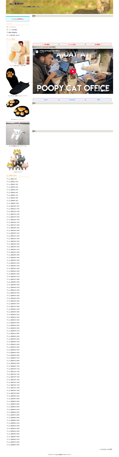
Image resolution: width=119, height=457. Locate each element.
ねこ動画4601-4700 (14, 303)
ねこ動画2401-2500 (14, 244)
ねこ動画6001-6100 (14, 341)
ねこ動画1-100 (13, 179)
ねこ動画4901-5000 (14, 312)
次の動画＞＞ (98, 44)
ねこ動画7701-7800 (14, 387)
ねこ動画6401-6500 (14, 352)
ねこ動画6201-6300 (14, 347)
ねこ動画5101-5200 (14, 317)
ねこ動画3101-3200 (14, 263)
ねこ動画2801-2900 (14, 255)
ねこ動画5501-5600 (14, 328)
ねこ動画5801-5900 (14, 336)
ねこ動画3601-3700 (14, 276)
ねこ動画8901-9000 (14, 420)
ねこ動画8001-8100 (14, 396)
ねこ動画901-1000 (14, 203)
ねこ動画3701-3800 (14, 279)
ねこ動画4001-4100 (14, 287)
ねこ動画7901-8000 (14, 393)
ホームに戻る (72, 44)
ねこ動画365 (16, 3)
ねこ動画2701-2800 (14, 252)
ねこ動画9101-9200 (14, 425)
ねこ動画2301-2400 (14, 241)
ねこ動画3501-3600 (14, 274)
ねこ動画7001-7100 (14, 368)
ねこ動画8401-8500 (14, 406)
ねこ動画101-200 (13, 181)
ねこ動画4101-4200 (14, 290)
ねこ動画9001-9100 (14, 423)
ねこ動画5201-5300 (14, 320)
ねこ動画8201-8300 (14, 401)
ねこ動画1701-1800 (14, 225)
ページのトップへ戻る (106, 449)
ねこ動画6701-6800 (14, 360)
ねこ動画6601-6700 (14, 358)
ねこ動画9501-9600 (14, 436)
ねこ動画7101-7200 (14, 371)
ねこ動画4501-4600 (14, 301)
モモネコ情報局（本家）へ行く (31, 6)
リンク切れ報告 (13, 29)
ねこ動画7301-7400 (14, 377)
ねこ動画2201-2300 (14, 238)
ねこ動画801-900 (13, 200)
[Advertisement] (73, 30)
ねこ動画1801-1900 (14, 227)
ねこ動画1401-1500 (14, 217)
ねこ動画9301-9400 (14, 431)
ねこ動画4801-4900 (14, 309)
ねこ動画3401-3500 (14, 271)
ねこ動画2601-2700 (14, 249)
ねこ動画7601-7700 (14, 385)
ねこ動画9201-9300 (14, 428)
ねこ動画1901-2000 (14, 230)
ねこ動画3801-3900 (14, 282)
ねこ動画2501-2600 (14, 246)
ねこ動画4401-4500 (14, 298)
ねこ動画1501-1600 (14, 219)
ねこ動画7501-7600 (14, 382)
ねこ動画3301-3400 (14, 268)
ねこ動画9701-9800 (14, 442)
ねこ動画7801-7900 (14, 390)
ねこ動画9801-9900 (14, 444)
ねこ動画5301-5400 (14, 322)
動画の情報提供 (13, 32)
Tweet (46, 99)
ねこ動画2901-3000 (14, 257)
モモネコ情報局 (58, 454)
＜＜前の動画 (45, 44)
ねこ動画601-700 (13, 195)
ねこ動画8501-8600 (14, 409)
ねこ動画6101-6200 (14, 344)
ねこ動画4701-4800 (14, 306)
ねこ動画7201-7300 (14, 374)
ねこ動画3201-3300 (14, 265)
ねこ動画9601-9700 (14, 439)
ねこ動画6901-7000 (14, 366)
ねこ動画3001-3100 (14, 260)
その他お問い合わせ (14, 35)
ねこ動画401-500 (13, 189)
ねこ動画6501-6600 (14, 355)
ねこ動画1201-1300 (14, 211)
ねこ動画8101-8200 (14, 398)
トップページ (12, 27)
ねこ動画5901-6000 (14, 339)
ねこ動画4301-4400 (14, 295)
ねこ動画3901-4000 (14, 284)
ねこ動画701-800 (13, 198)
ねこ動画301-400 (13, 187)
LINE (98, 99)
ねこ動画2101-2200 (14, 236)
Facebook (72, 99)
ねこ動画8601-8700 (14, 412)
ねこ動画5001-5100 (14, 314)
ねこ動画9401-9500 (14, 434)
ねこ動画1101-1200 (14, 208)
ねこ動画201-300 (13, 184)
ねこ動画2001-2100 (14, 233)
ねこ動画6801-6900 (14, 363)
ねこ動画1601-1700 (14, 222)
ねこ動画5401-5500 (14, 325)
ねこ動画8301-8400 (14, 404)
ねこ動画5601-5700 (14, 330)
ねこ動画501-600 (13, 192)
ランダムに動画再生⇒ (18, 19)
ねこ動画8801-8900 (14, 417)
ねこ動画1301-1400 (14, 214)
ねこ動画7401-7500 (14, 379)
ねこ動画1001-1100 (14, 206)
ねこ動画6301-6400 (14, 350)
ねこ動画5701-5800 (14, 333)
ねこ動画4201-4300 (14, 293)
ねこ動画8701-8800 (14, 415)
